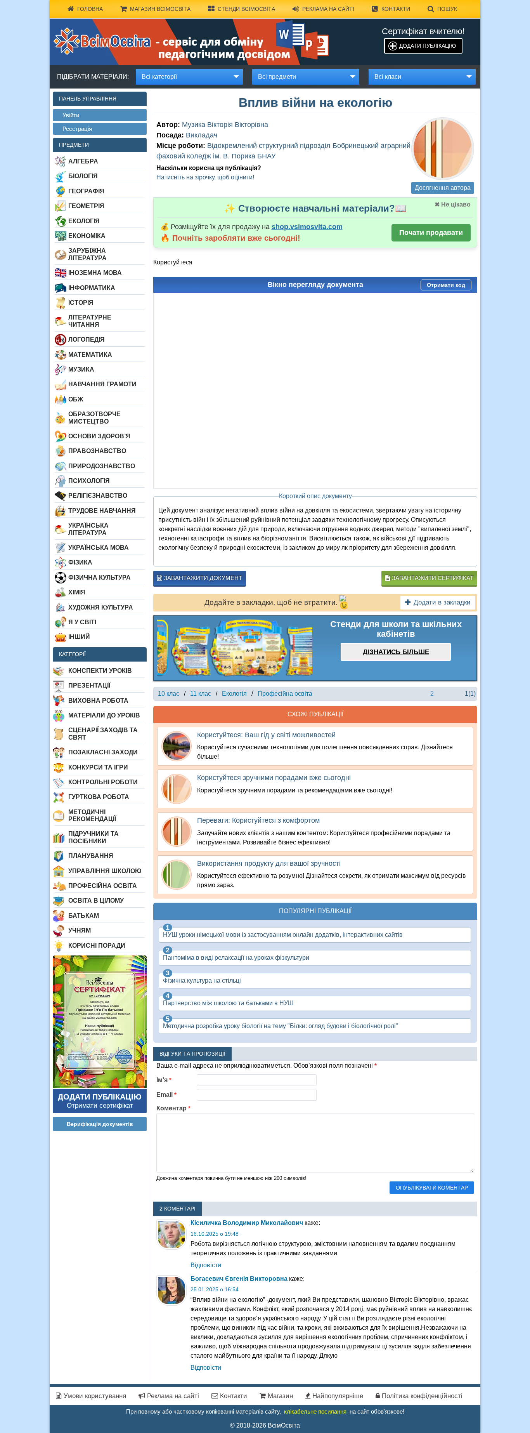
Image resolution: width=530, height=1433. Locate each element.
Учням (79, 930)
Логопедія (86, 339)
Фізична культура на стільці (202, 980)
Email (166, 1094)
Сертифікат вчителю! (423, 31)
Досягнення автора (443, 187)
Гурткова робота (98, 797)
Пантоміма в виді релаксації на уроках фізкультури (236, 957)
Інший (79, 637)
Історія (81, 302)
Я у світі (82, 622)
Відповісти (206, 1265)
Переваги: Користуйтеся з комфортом (258, 820)
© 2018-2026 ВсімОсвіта (265, 1425)
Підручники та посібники (93, 837)
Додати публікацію (427, 46)
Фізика (80, 562)
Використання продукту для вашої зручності (269, 863)
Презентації (89, 685)
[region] (234, 648)
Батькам (83, 915)
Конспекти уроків (100, 670)
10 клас (168, 693)
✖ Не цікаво (453, 204)
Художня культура (100, 607)
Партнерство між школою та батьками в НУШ (228, 1003)
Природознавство (101, 466)
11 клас (200, 693)
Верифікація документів (100, 1124)
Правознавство (97, 451)
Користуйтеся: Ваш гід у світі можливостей (266, 735)
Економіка (87, 236)
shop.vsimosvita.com (307, 227)
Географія (86, 191)
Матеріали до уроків (104, 715)
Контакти (395, 9)
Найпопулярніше (336, 1396)
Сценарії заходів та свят (103, 733)
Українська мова (98, 547)
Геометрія (86, 206)
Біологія (83, 176)
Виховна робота (98, 700)
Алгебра (83, 161)
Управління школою (105, 871)
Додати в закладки (442, 602)
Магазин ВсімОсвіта (160, 9)
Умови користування (94, 1396)
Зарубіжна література (87, 254)
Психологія (89, 481)
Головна (90, 9)
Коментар (173, 1108)
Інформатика (91, 288)
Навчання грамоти (102, 384)
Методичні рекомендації (92, 815)
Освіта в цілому (96, 900)
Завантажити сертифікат (431, 578)
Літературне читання (89, 321)
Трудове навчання (102, 510)
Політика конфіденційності (421, 1396)
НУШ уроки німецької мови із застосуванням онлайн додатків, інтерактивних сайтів (283, 934)
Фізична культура (99, 577)
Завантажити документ (202, 578)
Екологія (84, 221)
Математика (90, 354)
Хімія (76, 592)
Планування (90, 856)
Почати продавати (431, 232)
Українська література (88, 529)
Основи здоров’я (99, 436)
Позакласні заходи (103, 752)
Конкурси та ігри (98, 767)
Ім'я (163, 1080)
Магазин (279, 1396)
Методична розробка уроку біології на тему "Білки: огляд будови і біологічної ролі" (280, 1026)
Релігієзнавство (97, 495)
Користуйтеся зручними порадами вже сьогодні (274, 778)
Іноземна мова (95, 272)
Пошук (447, 9)
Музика (81, 369)
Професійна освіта (102, 885)
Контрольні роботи (103, 782)
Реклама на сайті (328, 9)
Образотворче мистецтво (94, 417)
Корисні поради (96, 945)
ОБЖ (75, 399)
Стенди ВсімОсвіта (246, 9)
